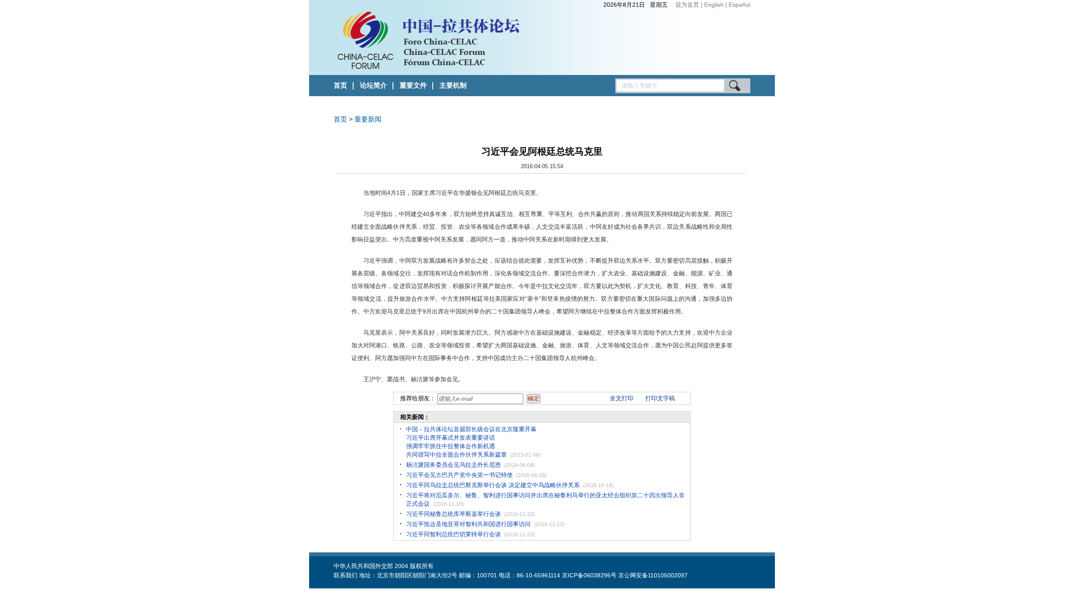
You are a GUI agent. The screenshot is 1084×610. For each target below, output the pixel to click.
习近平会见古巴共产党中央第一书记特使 (459, 474)
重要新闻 (368, 119)
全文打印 (621, 398)
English (714, 4)
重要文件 (413, 85)
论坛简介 (373, 85)
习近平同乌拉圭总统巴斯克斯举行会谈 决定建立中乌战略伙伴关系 (493, 485)
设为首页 (687, 4)
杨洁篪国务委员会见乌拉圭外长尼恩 (453, 464)
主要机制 (453, 85)
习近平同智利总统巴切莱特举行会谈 (453, 534)
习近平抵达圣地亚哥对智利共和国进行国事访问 (468, 524)
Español (739, 4)
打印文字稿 (660, 398)
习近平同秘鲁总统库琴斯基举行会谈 (453, 513)
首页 (340, 85)
